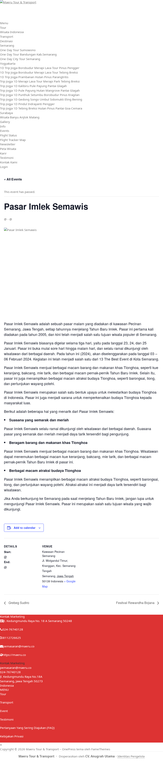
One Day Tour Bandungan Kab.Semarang (28, 54)
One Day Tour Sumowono (18, 50)
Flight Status (8, 135)
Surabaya (6, 113)
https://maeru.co (14, 655)
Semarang (7, 45)
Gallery (5, 122)
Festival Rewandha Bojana (135, 602)
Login (4, 167)
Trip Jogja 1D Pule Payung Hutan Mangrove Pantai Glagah (40, 90)
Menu (4, 23)
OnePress (69, 749)
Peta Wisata (8, 149)
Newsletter (7, 144)
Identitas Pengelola (131, 756)
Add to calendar (24, 528)
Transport (6, 36)
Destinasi (6, 41)
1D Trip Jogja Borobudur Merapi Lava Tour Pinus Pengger (39, 68)
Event (4, 711)
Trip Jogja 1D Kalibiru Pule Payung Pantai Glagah (33, 86)
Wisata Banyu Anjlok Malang (19, 117)
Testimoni (7, 158)
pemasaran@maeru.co (18, 646)
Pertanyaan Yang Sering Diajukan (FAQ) (27, 728)
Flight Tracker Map (13, 140)
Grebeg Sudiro (18, 602)
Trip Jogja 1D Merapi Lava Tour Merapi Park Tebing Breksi (40, 81)
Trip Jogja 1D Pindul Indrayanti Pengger (27, 104)
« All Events (13, 179)
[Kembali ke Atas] (1, 745)
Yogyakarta (7, 63)
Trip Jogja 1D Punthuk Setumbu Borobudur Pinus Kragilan (40, 95)
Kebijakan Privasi (11, 736)
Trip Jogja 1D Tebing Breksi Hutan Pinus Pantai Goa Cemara (41, 108)
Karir (3, 153)
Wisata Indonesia (12, 32)
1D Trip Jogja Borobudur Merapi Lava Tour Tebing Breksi (39, 72)
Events (4, 131)
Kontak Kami (8, 162)
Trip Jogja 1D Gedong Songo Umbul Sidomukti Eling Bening (41, 99)
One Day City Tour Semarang (20, 59)
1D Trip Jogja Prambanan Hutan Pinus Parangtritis (34, 77)
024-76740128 (10, 672)
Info (3, 126)
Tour (3, 28)
